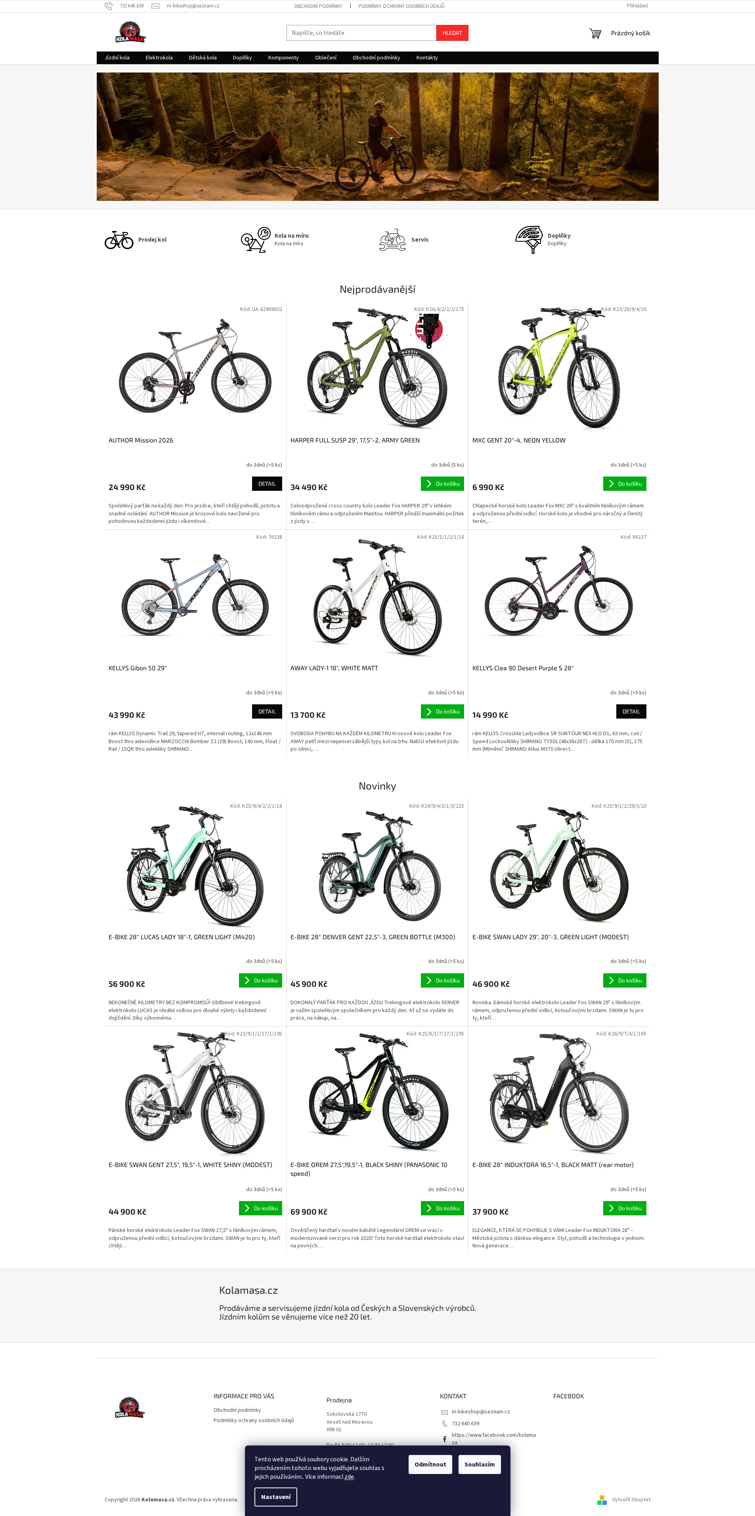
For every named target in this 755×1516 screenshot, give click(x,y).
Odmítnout (430, 1464)
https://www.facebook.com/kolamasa (494, 1439)
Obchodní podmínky (318, 6)
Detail (267, 483)
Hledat (452, 32)
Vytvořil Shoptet (631, 1500)
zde (349, 1476)
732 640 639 (465, 1424)
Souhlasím (479, 1464)
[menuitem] (117, 57)
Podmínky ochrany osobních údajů (401, 6)
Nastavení (276, 1497)
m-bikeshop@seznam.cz (481, 1412)
